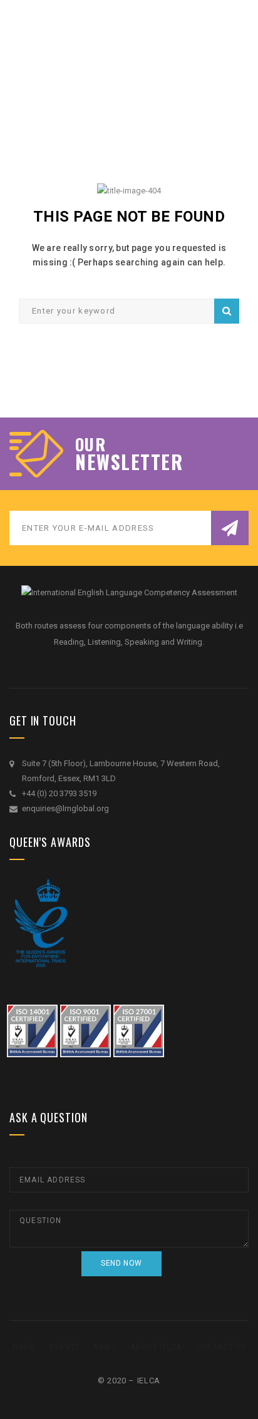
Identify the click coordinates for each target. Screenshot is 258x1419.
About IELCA (156, 1347)
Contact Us (220, 1347)
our (90, 444)
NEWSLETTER (129, 462)
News (105, 1347)
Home (24, 1347)
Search (226, 311)
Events (64, 1347)
